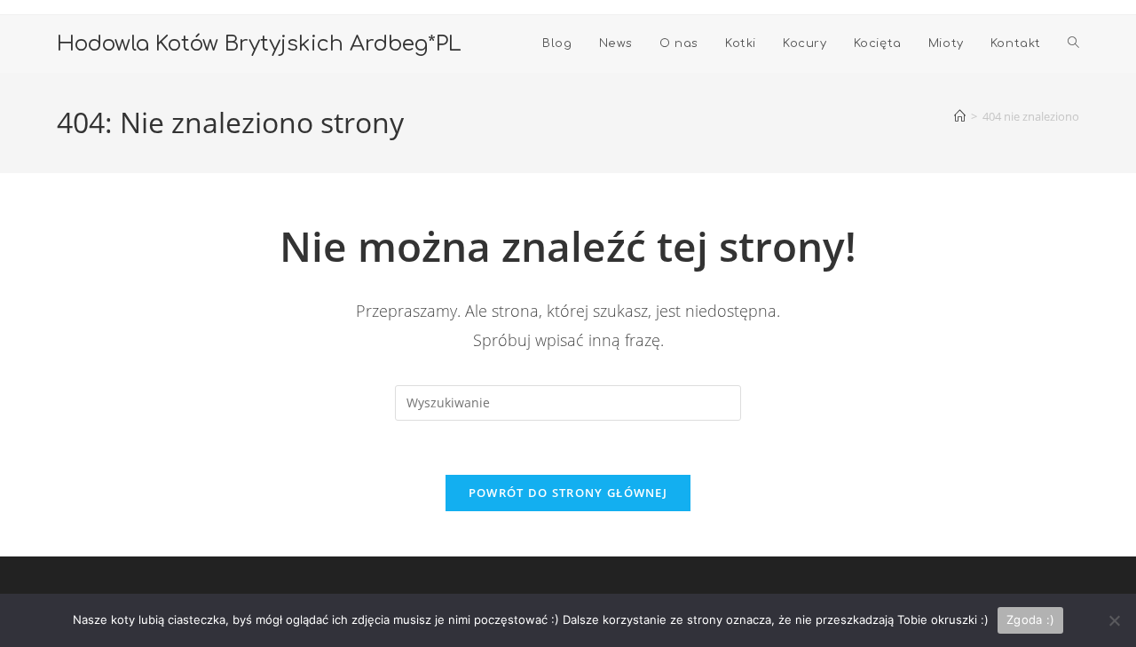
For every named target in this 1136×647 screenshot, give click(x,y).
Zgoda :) (1030, 619)
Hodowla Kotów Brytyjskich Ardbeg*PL (259, 44)
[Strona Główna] (960, 116)
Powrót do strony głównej (568, 493)
